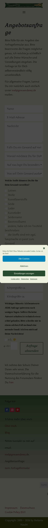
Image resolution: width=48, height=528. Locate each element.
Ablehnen (24, 266)
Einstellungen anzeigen (24, 273)
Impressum (33, 279)
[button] (44, 248)
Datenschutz (25, 279)
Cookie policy (15, 279)
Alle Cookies (24, 258)
